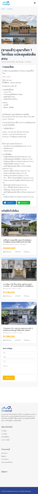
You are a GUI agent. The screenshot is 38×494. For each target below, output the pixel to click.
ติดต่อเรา (3, 456)
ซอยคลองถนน (7, 332)
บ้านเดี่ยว (4, 431)
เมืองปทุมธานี (23, 244)
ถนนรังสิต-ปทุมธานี (9, 244)
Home (3, 9)
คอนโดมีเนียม (5, 437)
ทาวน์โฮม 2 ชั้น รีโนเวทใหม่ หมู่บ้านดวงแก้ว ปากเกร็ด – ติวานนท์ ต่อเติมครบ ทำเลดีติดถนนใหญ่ (18, 285)
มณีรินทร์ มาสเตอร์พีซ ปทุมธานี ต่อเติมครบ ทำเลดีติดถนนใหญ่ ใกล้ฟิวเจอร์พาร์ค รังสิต (17, 241)
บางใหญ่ (20, 332)
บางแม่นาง (14, 332)
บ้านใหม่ (13, 288)
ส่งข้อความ (9, 378)
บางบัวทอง (28, 62)
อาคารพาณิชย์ (5, 440)
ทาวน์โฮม (4, 434)
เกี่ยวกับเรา (4, 453)
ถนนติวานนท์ (7, 288)
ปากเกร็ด (19, 288)
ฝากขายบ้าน (4, 459)
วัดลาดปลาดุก (20, 62)
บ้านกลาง (17, 244)
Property (10, 9)
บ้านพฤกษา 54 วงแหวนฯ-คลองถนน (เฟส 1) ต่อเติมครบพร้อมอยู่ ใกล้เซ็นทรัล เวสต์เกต (18, 329)
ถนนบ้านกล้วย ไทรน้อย (8, 62)
